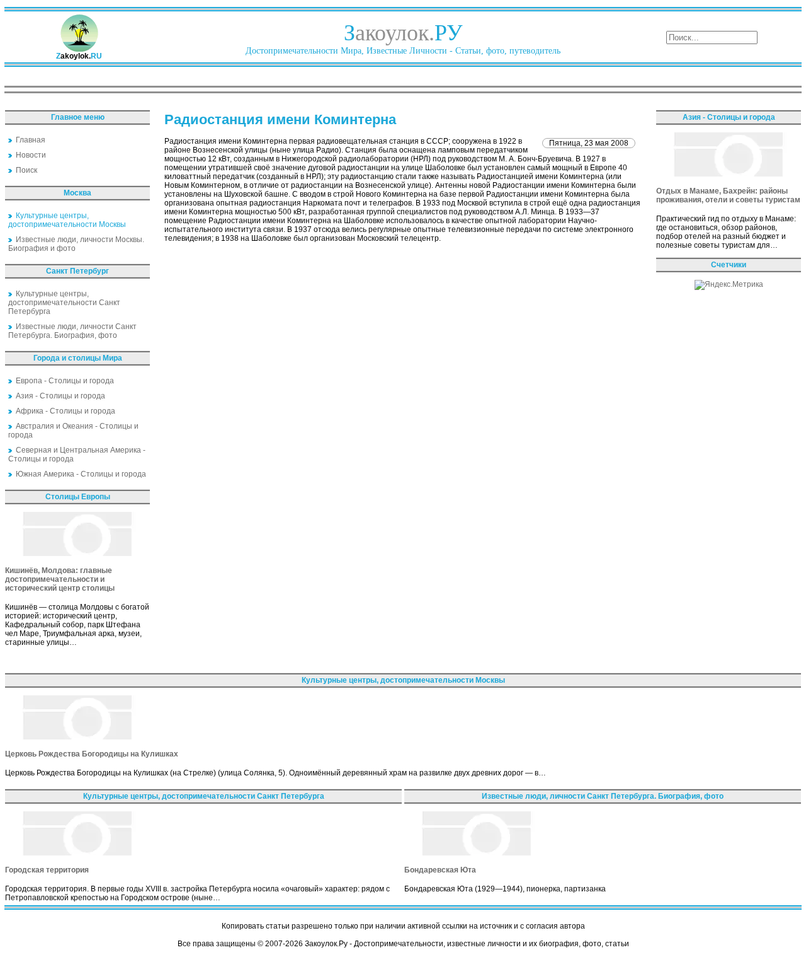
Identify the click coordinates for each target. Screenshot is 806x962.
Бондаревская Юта (440, 870)
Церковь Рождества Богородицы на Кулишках (91, 754)
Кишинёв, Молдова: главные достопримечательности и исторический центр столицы (60, 579)
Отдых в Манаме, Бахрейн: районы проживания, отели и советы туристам (728, 195)
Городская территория (47, 870)
